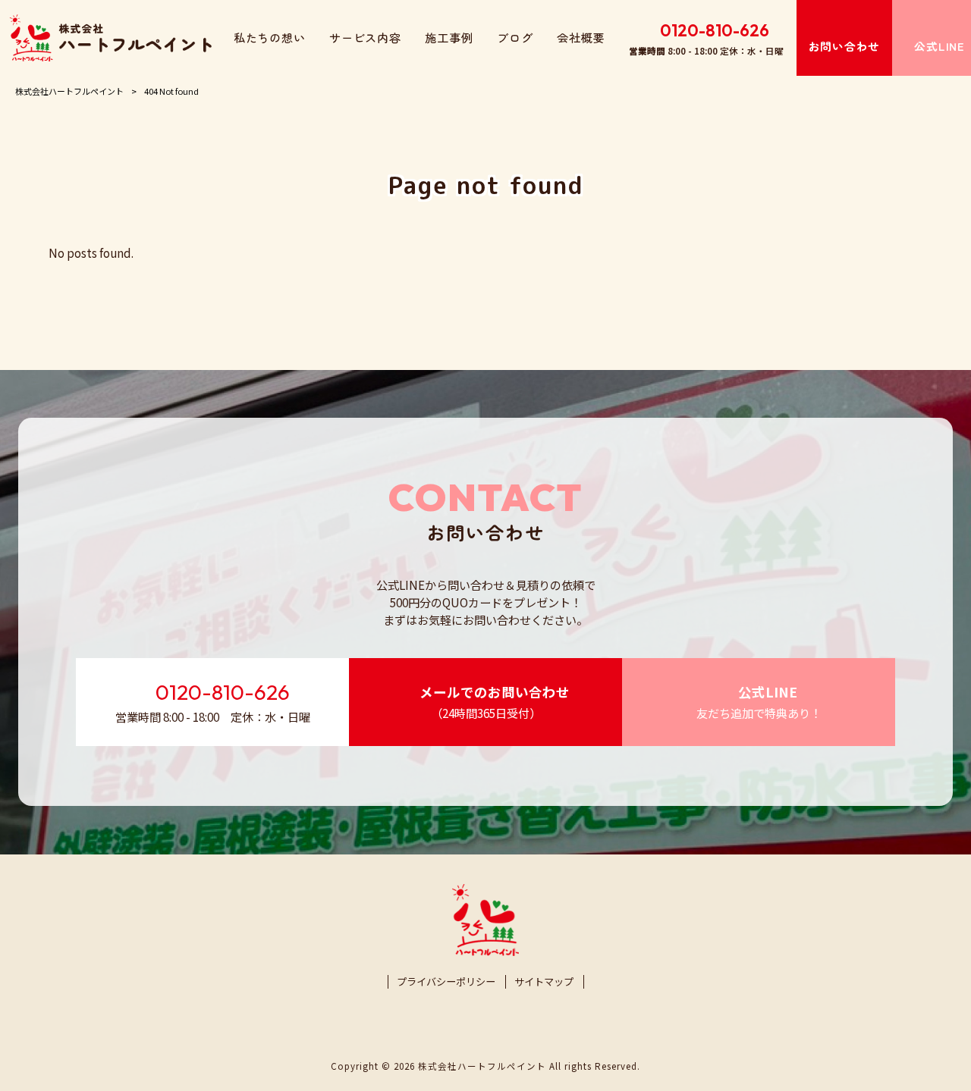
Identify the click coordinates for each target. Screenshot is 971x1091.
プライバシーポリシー (446, 982)
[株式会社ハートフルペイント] (111, 38)
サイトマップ (543, 982)
